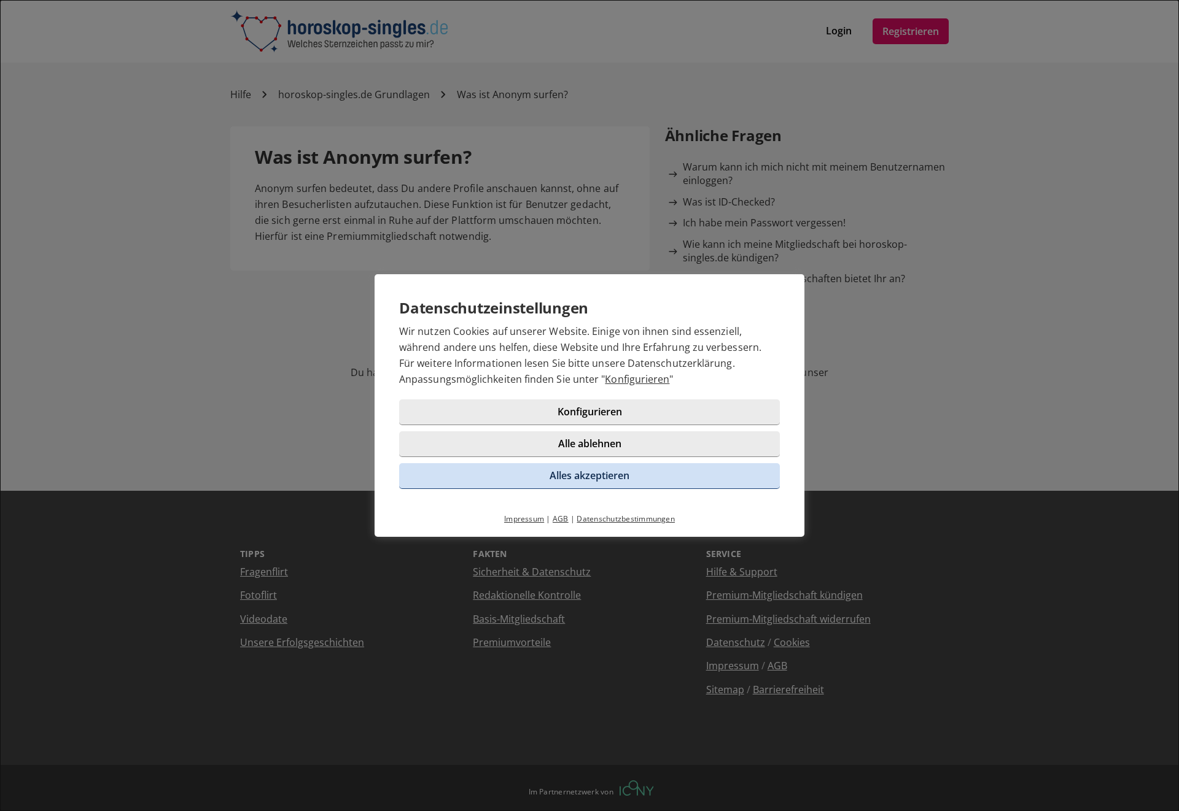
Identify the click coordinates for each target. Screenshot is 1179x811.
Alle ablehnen (589, 443)
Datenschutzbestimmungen (626, 518)
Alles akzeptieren (589, 475)
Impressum (524, 518)
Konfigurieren (637, 379)
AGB (561, 518)
